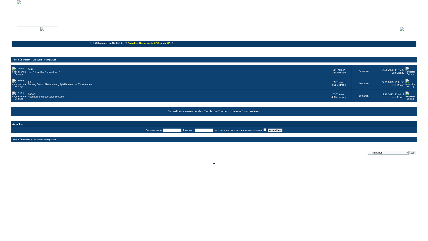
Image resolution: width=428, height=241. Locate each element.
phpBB (198, 175)
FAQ (27, 28)
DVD (30, 69)
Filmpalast (50, 59)
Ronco (400, 85)
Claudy (400, 72)
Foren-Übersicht (21, 59)
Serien (31, 94)
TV (29, 81)
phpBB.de (229, 178)
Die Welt (37, 59)
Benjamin (363, 71)
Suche (35, 28)
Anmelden (410, 28)
